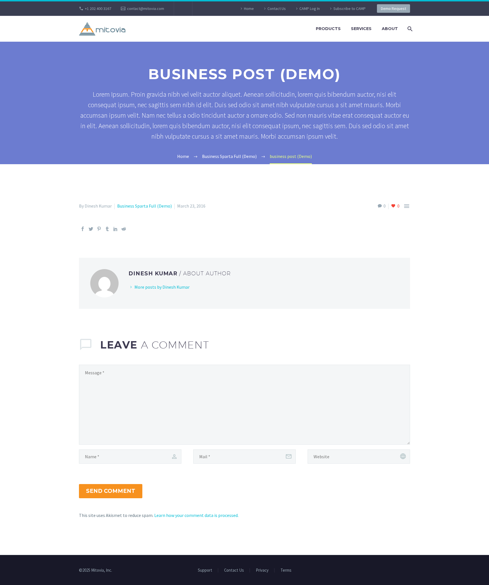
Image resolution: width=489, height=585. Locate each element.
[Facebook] (82, 229)
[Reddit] (123, 229)
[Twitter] (91, 229)
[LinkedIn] (115, 229)
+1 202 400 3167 (98, 8)
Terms (285, 570)
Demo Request (393, 8)
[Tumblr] (107, 229)
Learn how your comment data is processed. (196, 515)
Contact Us (276, 8)
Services (361, 28)
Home (249, 8)
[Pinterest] (99, 229)
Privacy (262, 570)
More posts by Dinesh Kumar (162, 287)
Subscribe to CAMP (349, 8)
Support (205, 570)
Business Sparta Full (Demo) (144, 206)
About (390, 28)
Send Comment (110, 491)
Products (328, 28)
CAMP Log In (309, 8)
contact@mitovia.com (145, 8)
